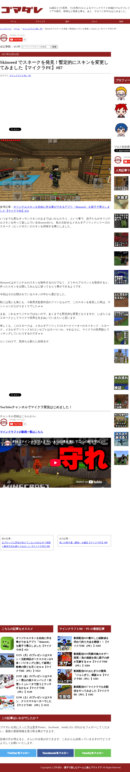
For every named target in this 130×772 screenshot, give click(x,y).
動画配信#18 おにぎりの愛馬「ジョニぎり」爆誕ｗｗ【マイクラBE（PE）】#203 (91, 675)
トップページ (5, 29)
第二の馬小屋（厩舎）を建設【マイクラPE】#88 (83, 542)
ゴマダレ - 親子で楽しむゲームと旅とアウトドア (77, 767)
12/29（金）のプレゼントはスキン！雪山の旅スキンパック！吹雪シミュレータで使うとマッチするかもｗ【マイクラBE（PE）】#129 (34, 684)
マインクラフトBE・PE (32, 29)
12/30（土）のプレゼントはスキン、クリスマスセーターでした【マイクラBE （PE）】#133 (34, 701)
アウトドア (40, 21)
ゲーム (13, 21)
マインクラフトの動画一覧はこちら (21, 431)
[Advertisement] (55, 101)
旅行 (67, 21)
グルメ (94, 21)
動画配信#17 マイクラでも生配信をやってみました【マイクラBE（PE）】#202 (91, 690)
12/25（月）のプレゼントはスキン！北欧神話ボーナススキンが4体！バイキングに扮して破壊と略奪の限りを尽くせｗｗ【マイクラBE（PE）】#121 (34, 663)
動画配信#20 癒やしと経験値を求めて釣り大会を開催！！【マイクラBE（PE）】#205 (91, 642)
